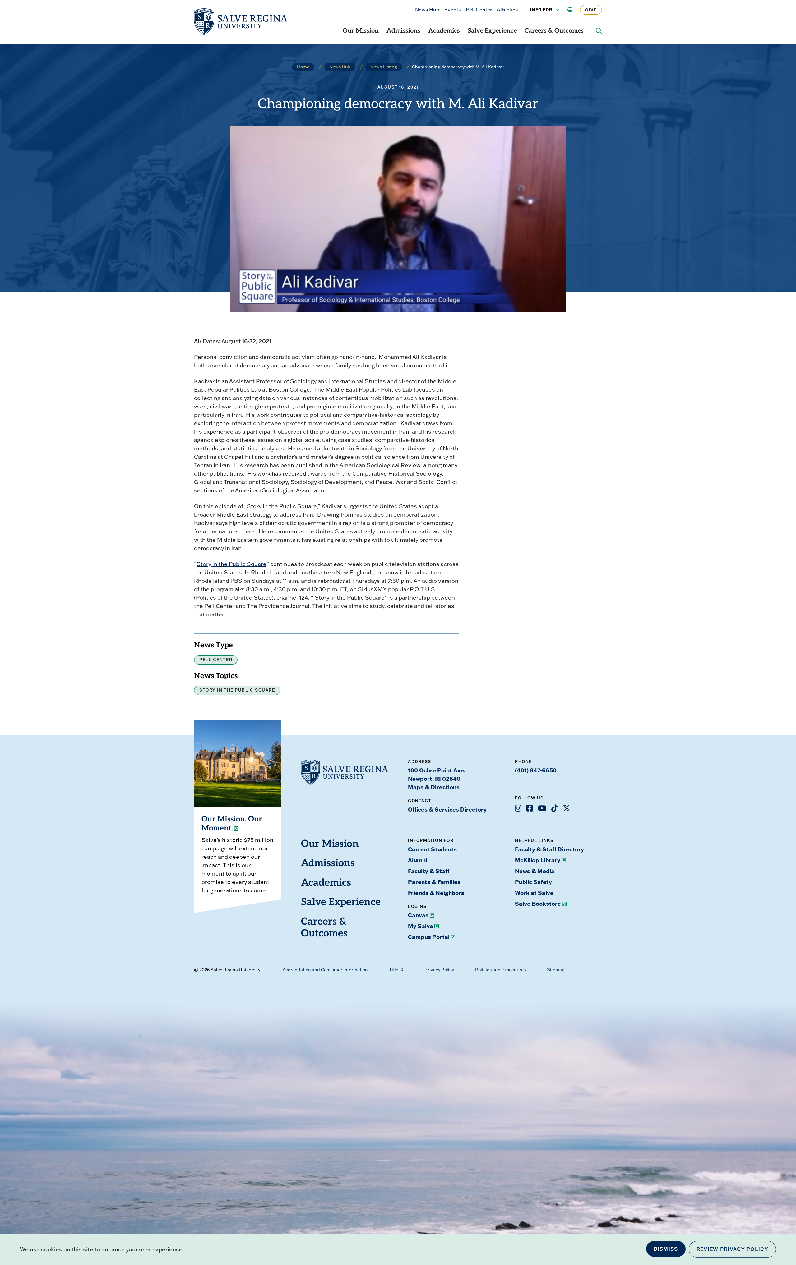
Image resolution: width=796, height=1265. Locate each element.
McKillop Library (537, 860)
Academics (444, 31)
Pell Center (479, 9)
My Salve (420, 926)
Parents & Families (434, 882)
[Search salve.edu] (599, 31)
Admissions (403, 31)
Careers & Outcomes (554, 31)
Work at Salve (534, 892)
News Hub (427, 9)
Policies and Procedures (500, 970)
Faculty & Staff (428, 871)
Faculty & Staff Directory (549, 849)
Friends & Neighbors (436, 892)
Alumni (417, 860)
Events (452, 9)
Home (303, 67)
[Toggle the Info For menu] (554, 10)
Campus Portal (429, 937)
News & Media (534, 871)
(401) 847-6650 (536, 770)
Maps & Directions (434, 787)
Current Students (432, 849)
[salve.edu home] (240, 21)
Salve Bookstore (538, 903)
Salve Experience (492, 31)
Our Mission (361, 31)
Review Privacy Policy (732, 1249)
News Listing (383, 67)
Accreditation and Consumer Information (325, 970)
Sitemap (556, 970)
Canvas (418, 915)
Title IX (396, 970)
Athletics (507, 9)
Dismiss (666, 1249)
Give (591, 9)
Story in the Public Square (231, 564)
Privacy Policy (439, 970)
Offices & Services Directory (447, 809)
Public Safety (533, 882)
